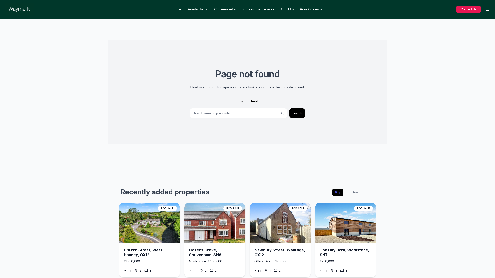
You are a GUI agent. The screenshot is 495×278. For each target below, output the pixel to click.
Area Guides (309, 9)
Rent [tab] (355, 192)
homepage (224, 87)
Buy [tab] (337, 192)
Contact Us (468, 9)
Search (297, 113)
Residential (195, 9)
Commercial (223, 9)
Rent (254, 101)
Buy (240, 101)
